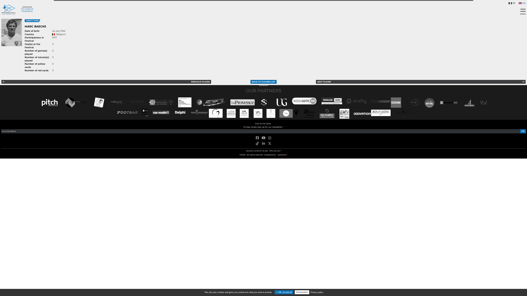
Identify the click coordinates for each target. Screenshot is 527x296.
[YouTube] (263, 138)
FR (514, 3)
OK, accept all (285, 292)
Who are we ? (275, 151)
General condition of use (257, 151)
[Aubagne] (117, 102)
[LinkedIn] (263, 144)
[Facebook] (257, 138)
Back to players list (263, 82)
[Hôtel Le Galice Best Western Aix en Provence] (216, 113)
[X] (270, 144)
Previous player (200, 82)
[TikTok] (257, 144)
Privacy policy (317, 292)
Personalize (302, 292)
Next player (324, 82)
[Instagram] (270, 138)
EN (524, 3)
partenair (282, 155)
